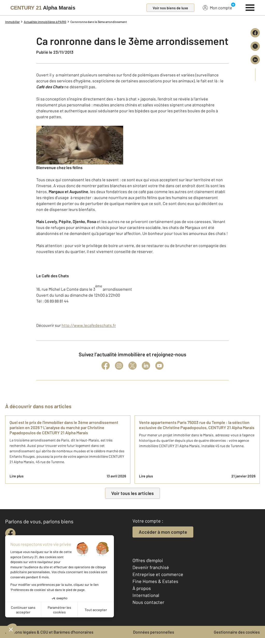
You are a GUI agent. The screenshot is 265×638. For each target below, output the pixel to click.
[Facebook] (105, 365)
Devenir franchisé (150, 567)
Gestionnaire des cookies (237, 631)
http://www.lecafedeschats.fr (89, 325)
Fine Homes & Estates (155, 581)
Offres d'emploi (147, 560)
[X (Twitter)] (132, 365)
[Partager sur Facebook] (255, 32)
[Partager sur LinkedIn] (255, 59)
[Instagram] (119, 365)
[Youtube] (159, 365)
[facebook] (10, 533)
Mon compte (221, 7)
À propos (141, 588)
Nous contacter (148, 602)
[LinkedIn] (146, 365)
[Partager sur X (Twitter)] (255, 46)
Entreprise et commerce (157, 574)
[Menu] (250, 7)
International (145, 595)
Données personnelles (153, 631)
